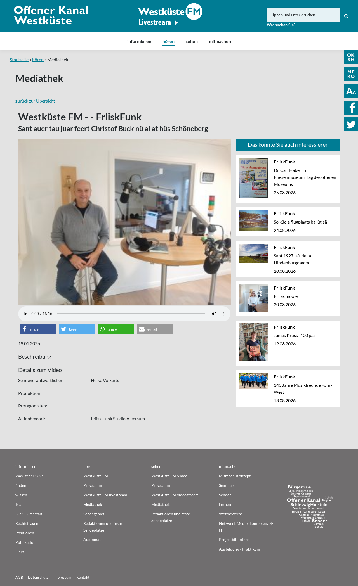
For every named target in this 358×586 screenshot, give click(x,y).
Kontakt (83, 577)
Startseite (19, 59)
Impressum (62, 577)
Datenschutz (38, 577)
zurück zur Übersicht (35, 100)
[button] (38, 329)
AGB (19, 577)
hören (38, 59)
